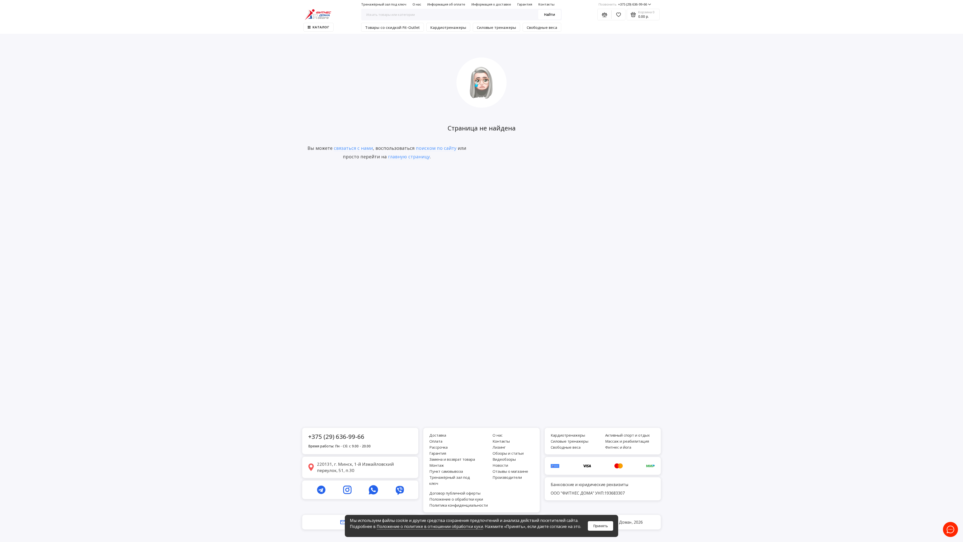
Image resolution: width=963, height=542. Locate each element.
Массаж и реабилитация (627, 441)
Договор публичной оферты (454, 493)
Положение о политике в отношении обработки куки (430, 526)
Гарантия (524, 4)
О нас (417, 4)
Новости (500, 465)
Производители (507, 477)
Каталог (320, 27)
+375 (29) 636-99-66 (623, 4)
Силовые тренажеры (496, 27)
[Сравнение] (604, 14)
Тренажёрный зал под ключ (383, 4)
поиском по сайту (436, 148)
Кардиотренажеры (448, 27)
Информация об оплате (446, 4)
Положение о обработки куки (456, 499)
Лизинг (499, 447)
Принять (600, 525)
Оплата (435, 441)
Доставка (437, 435)
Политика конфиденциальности (458, 505)
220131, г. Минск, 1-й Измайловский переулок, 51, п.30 (355, 467)
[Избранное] (618, 14)
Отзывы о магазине (510, 471)
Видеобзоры (504, 459)
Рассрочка (438, 447)
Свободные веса (542, 27)
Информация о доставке (491, 4)
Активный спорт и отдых (627, 435)
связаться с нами (353, 148)
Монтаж (436, 465)
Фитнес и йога (618, 447)
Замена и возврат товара (452, 459)
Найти (549, 14)
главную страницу (409, 157)
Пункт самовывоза (446, 471)
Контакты (546, 4)
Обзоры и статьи (508, 453)
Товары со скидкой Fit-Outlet (392, 27)
